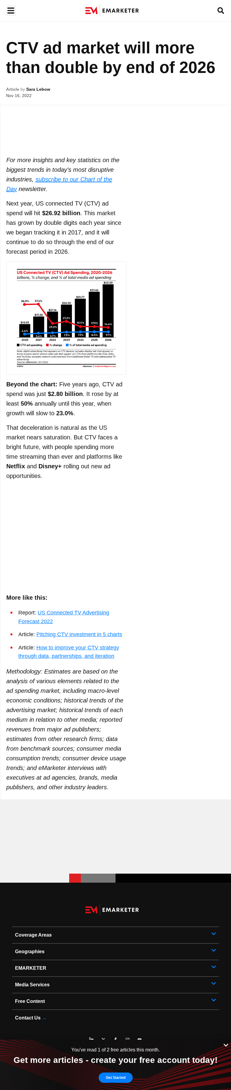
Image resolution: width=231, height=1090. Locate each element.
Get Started (115, 1078)
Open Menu (10, 10)
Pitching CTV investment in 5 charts (79, 634)
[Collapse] (225, 1044)
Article (12, 89)
